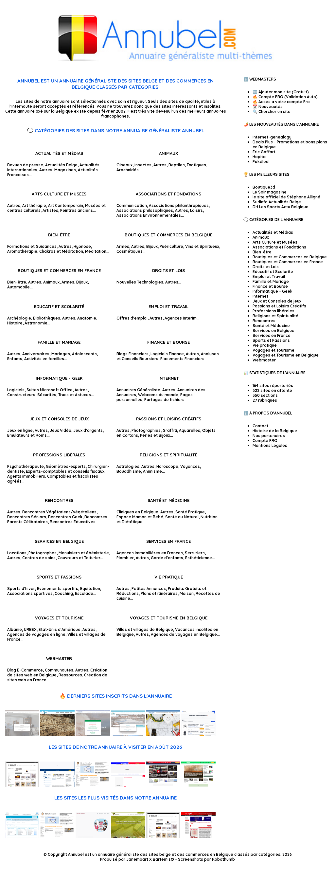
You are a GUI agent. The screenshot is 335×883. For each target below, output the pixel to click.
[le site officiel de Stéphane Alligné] (93, 785)
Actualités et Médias (59, 153)
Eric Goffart (264, 151)
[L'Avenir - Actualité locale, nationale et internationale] (198, 785)
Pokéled (261, 161)
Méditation (95, 251)
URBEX (30, 629)
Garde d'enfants (167, 557)
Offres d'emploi (132, 318)
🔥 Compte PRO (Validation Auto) (285, 96)
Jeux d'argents (88, 430)
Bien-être (59, 234)
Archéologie (19, 318)
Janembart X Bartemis (148, 859)
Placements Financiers (182, 358)
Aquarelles (189, 430)
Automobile (18, 287)
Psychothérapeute (25, 466)
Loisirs (196, 210)
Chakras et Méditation (61, 251)
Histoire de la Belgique (275, 430)
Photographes (42, 552)
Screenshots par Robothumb (206, 859)
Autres (45, 169)
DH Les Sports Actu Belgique (281, 206)
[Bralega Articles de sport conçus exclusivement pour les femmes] (22, 836)
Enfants (14, 358)
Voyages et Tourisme (59, 617)
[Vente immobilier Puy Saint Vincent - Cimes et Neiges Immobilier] (128, 734)
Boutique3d (264, 187)
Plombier (125, 557)
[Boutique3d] (22, 785)
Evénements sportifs (57, 588)
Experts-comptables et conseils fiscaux (65, 471)
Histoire (15, 323)
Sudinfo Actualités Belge (277, 201)
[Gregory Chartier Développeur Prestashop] (93, 836)
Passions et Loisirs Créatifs (168, 418)
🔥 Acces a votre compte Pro (281, 101)
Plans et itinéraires (159, 593)
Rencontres (59, 500)
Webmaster (59, 658)
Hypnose (82, 246)
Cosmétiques (129, 251)
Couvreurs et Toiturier (79, 557)
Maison (187, 593)
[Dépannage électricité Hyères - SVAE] (163, 734)
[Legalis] (198, 836)
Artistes (50, 210)
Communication (131, 205)
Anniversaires (35, 353)
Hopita (259, 156)
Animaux (168, 153)
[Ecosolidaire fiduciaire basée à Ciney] (128, 836)
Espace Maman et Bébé (139, 516)
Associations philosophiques (144, 210)
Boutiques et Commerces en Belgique (168, 234)
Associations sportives (30, 593)
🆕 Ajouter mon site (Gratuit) (281, 91)
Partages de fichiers (164, 399)
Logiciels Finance (167, 353)
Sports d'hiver (21, 588)
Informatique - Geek (59, 378)
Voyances (190, 466)
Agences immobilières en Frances (149, 552)
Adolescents (84, 353)
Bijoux (152, 246)
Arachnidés (127, 169)
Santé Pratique (190, 511)
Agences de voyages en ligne (36, 634)
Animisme (152, 471)
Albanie (14, 629)
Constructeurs (21, 394)
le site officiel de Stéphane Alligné (286, 196)
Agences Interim (181, 318)
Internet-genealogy (272, 137)
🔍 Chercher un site (272, 111)
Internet (168, 378)
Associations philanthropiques (179, 205)
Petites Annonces (149, 588)
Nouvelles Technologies (139, 282)
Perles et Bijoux (155, 435)
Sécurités (46, 394)
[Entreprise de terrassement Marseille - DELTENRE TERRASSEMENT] (57, 734)
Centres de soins (39, 557)
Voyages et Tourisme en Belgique (168, 617)
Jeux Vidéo (60, 430)
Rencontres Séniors (26, 516)
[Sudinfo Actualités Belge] (128, 785)
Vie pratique (168, 576)
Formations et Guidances (32, 246)
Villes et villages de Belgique (144, 629)
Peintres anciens (76, 210)
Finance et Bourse (168, 342)
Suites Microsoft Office (49, 389)
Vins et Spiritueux (202, 246)
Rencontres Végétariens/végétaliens (59, 511)
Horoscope (167, 466)
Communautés (59, 670)
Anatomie (86, 318)
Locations (16, 552)
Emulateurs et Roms (27, 435)
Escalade (84, 593)
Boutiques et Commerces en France (59, 270)
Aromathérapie (22, 251)
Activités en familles (44, 358)
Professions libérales (59, 454)
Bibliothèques (46, 318)
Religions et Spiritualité (168, 454)
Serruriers (195, 552)
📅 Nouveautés (268, 106)
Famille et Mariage (59, 342)
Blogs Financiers (132, 353)
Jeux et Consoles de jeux (59, 418)
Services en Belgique (59, 541)
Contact (260, 425)
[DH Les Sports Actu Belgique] (163, 785)
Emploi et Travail (168, 306)
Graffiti (170, 430)
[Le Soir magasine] (57, 785)
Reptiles (176, 164)
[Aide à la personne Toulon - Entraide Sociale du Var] (93, 734)
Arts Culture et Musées (59, 193)
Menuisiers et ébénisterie (84, 552)
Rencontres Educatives (73, 521)
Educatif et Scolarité (59, 306)
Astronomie (36, 323)
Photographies (146, 430)
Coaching (64, 593)
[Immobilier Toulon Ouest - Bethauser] (22, 734)
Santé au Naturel (182, 516)
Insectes (142, 164)
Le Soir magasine (270, 192)
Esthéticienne (198, 557)
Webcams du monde (158, 394)
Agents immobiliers (26, 476)
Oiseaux (124, 164)
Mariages (60, 353)
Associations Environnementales (148, 215)
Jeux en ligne (20, 430)
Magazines (65, 169)
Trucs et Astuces (74, 394)
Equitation (90, 588)
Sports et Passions (59, 576)
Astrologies (127, 466)
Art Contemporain (65, 205)
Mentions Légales (270, 445)
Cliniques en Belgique (137, 511)
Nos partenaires (269, 435)
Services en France (168, 541)
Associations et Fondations (168, 193)
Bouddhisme (128, 471)
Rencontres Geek (65, 516)
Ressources (70, 674)
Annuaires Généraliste (138, 389)
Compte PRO (265, 440)
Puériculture (171, 246)
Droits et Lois (168, 270)
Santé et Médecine (168, 500)
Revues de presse (25, 164)
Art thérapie (34, 205)
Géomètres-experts (66, 466)
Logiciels (16, 389)
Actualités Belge (61, 164)
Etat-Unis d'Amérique (59, 629)
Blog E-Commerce (25, 670)
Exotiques (196, 164)
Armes (122, 246)
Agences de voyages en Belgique (184, 634)
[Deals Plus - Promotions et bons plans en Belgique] (198, 734)
